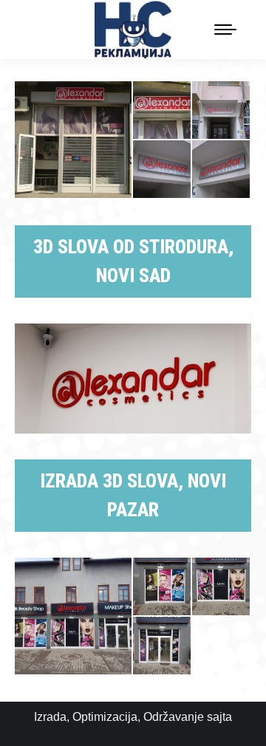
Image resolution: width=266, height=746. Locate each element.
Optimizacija (104, 717)
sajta (219, 717)
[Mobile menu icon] (225, 29)
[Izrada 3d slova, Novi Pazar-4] (162, 646)
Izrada (50, 717)
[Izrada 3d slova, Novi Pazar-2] (162, 587)
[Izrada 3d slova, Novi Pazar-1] (74, 616)
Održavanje (173, 717)
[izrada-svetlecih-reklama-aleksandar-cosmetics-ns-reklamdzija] (74, 139)
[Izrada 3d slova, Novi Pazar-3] (221, 587)
